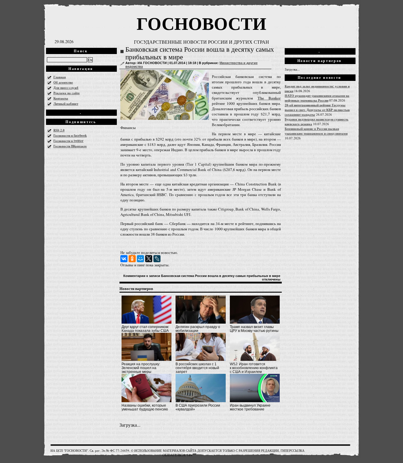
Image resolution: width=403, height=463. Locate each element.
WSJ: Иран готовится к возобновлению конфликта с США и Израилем (254, 368)
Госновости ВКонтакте (70, 146)
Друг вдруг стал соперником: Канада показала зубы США (145, 329)
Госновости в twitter (68, 140)
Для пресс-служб (65, 87)
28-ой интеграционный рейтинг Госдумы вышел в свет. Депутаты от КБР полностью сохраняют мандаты (317, 110)
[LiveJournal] (156, 258)
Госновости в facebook (70, 135)
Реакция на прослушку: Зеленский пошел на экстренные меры (141, 368)
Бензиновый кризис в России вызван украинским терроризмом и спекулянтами (316, 131)
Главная (59, 77)
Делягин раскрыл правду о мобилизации (198, 329)
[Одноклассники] (132, 258)
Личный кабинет (65, 103)
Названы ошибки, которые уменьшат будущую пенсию (145, 407)
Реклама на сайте (66, 93)
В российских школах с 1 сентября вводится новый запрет (197, 368)
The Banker (269, 98)
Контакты (60, 98)
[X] (148, 258)
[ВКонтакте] (123, 258)
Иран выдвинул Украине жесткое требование (250, 407)
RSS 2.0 (59, 130)
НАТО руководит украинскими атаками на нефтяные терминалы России (317, 98)
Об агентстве (63, 82)
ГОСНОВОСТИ (201, 23)
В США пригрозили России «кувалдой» (198, 407)
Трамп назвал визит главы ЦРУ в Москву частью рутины (254, 329)
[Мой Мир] (140, 258)
